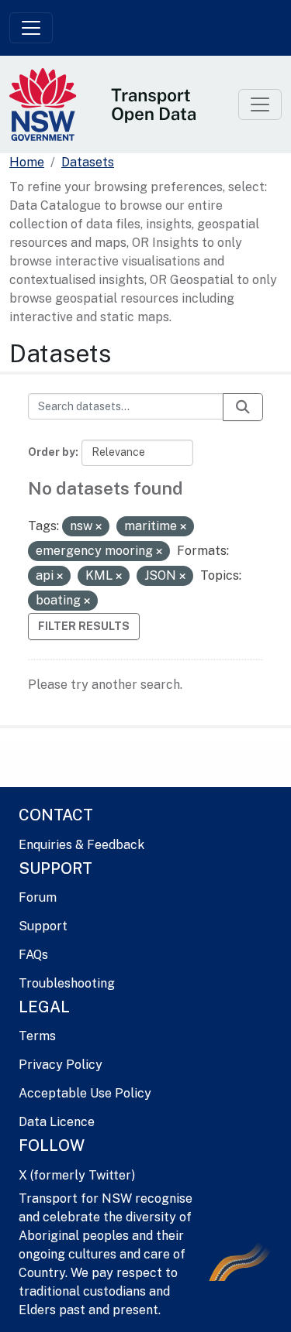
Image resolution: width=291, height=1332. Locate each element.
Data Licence (57, 1122)
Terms (37, 1036)
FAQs (33, 954)
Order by (51, 452)
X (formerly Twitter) (77, 1175)
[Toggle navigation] (31, 27)
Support (43, 926)
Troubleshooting (67, 983)
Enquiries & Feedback (81, 844)
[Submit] (243, 407)
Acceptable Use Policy (85, 1093)
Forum (38, 897)
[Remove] (98, 527)
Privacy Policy (60, 1064)
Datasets (87, 162)
